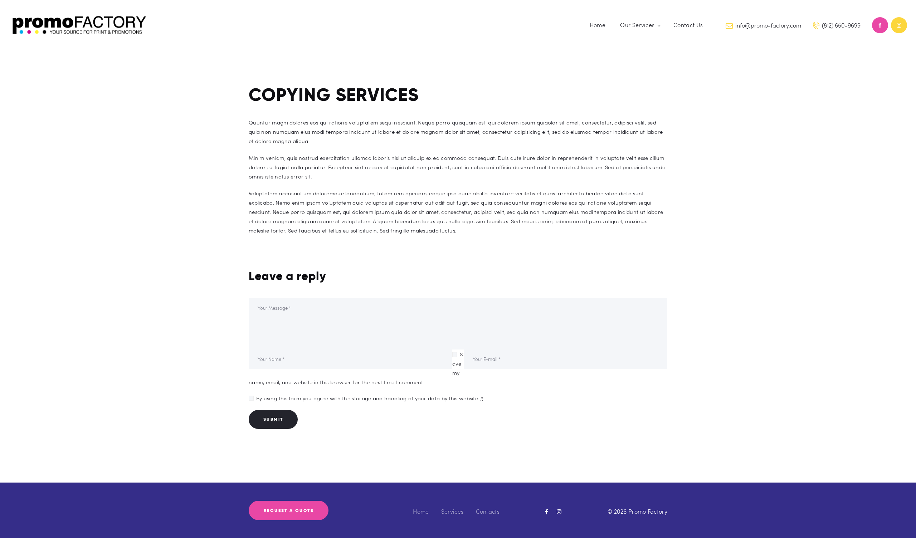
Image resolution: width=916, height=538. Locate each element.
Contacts (488, 511)
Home (421, 511)
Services (452, 511)
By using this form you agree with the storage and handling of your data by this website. (369, 398)
